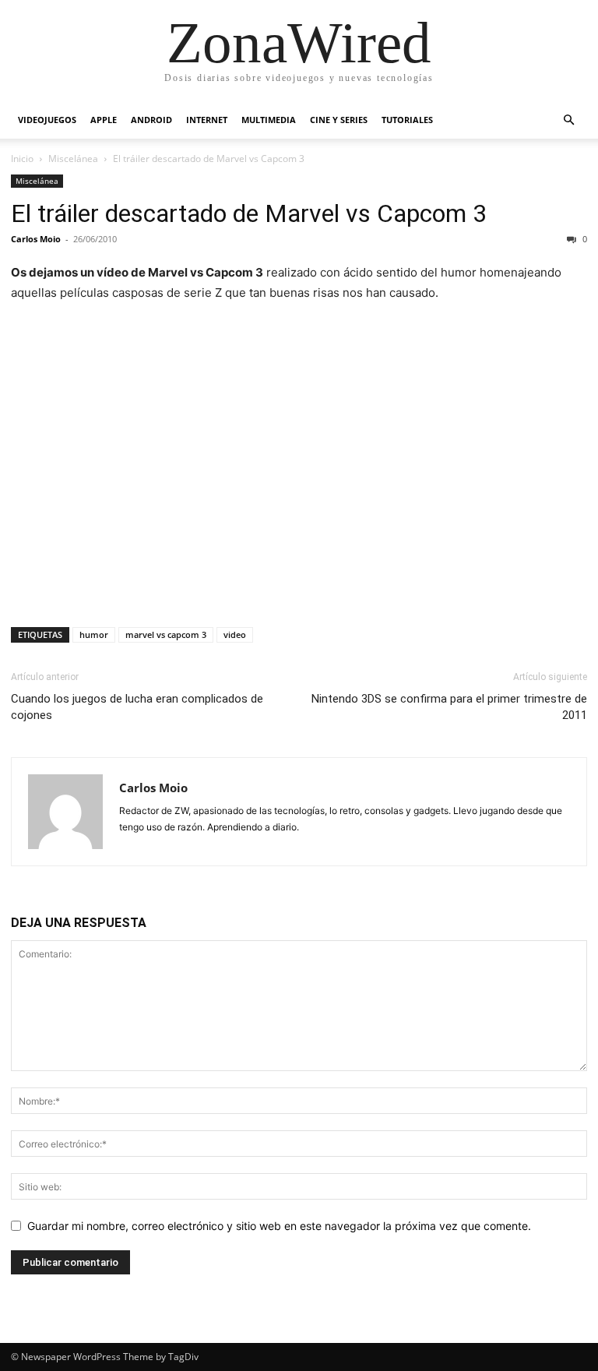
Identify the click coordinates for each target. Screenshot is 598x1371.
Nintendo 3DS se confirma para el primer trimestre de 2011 (449, 707)
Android (151, 119)
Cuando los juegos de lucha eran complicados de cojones (137, 707)
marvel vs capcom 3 (165, 634)
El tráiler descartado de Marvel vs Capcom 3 (249, 213)
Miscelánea (73, 158)
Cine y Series (339, 119)
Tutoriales (407, 119)
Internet (206, 119)
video (234, 634)
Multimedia (268, 119)
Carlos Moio (36, 239)
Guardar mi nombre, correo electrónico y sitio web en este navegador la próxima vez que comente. (279, 1225)
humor (93, 634)
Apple (103, 119)
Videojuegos (47, 119)
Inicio (22, 158)
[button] (568, 120)
